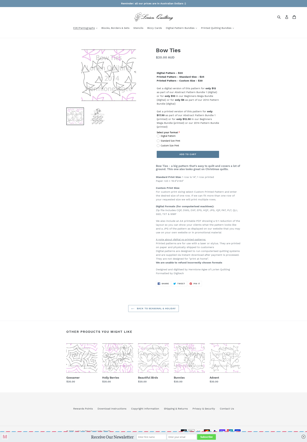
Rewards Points (83, 408)
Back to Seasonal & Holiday (156, 308)
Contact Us (227, 408)
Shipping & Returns (176, 408)
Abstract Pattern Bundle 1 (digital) (196, 92)
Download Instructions (112, 408)
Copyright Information (145, 408)
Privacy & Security (204, 408)
